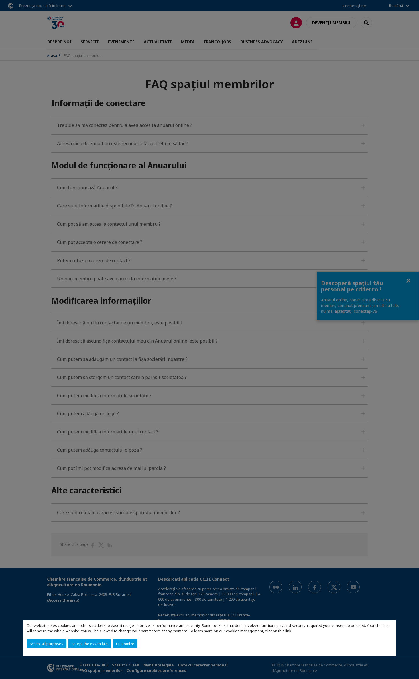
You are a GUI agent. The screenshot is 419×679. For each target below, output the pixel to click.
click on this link (278, 630)
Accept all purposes (46, 643)
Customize (125, 643)
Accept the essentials (89, 643)
